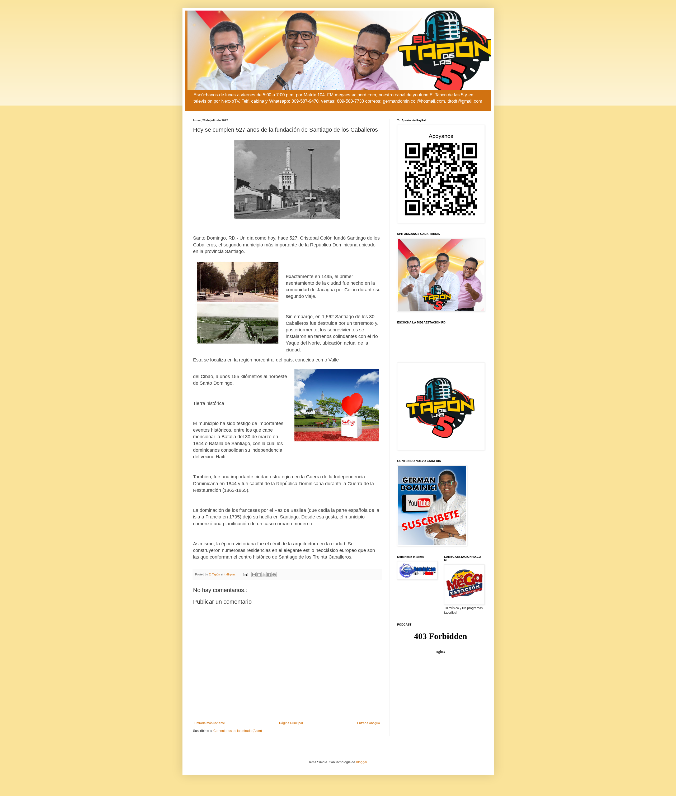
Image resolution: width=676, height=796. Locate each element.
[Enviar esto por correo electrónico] (254, 574)
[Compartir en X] (264, 574)
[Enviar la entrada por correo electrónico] (245, 574)
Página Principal (291, 723)
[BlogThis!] (259, 574)
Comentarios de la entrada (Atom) (237, 731)
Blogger (361, 762)
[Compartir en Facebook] (269, 574)
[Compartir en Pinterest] (274, 574)
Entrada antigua (368, 723)
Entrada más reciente (209, 723)
